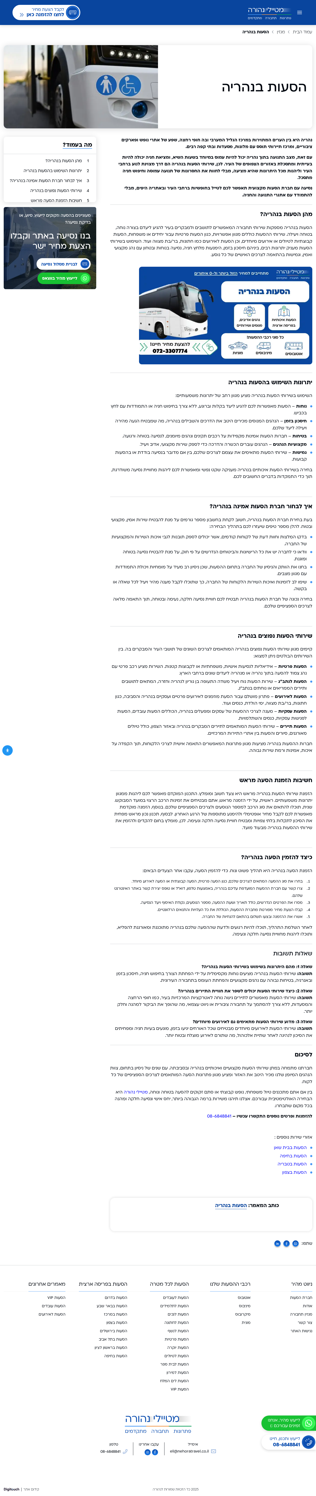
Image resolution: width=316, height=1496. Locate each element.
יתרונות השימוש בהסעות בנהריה (56, 170)
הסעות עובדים (53, 1306)
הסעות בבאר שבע (112, 1306)
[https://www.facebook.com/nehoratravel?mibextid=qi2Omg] (155, 1452)
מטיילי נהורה (136, 1092)
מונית (246, 1322)
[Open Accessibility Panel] (7, 750)
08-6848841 (219, 1116)
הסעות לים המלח (174, 1381)
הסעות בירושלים (113, 1331)
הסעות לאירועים (52, 1314)
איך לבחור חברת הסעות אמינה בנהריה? (49, 180)
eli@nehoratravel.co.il (189, 1451)
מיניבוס (245, 1306)
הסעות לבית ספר (174, 1364)
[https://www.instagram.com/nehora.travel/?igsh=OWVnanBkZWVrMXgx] (148, 1452)
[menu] (300, 12)
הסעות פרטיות (177, 1339)
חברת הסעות (301, 1297)
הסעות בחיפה (293, 1156)
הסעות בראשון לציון (111, 1347)
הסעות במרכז (115, 1314)
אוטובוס (244, 1297)
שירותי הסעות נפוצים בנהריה (59, 190)
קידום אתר (31, 1489)
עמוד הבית (302, 32)
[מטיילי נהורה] (269, 12)
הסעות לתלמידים (174, 1306)
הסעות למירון (178, 1372)
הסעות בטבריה (292, 1164)
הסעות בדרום (116, 1297)
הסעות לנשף (178, 1331)
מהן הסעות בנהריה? (67, 161)
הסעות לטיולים (176, 1356)
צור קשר (305, 1322)
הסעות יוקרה (178, 1347)
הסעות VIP (180, 1389)
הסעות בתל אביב (113, 1339)
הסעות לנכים (178, 1314)
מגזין (281, 32)
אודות (307, 1306)
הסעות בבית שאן (290, 1148)
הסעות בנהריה (231, 1205)
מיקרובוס (243, 1314)
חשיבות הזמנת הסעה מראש (60, 200)
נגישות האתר (301, 1331)
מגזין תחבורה (301, 1314)
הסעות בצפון (294, 1172)
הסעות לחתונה (176, 1322)
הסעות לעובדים (176, 1297)
